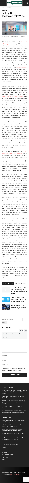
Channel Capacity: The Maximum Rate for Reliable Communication (18, 307)
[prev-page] (3, 313)
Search (4, 322)
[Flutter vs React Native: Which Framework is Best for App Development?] (6, 299)
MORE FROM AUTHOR (20, 283)
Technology (8, 7)
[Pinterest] (13, 481)
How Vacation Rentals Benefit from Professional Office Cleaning (14, 421)
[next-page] (5, 313)
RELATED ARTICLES (8, 283)
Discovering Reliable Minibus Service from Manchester (13, 396)
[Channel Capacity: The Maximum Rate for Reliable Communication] (6, 307)
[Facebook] (3, 481)
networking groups (21, 67)
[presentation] (3, 333)
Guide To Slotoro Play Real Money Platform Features (13, 434)
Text (25, 330)
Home (3, 7)
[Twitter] (17, 481)
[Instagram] (6, 481)
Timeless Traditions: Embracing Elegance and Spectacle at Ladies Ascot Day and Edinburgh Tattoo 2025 (13, 402)
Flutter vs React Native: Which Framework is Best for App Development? (18, 299)
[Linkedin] (10, 481)
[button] (3, 333)
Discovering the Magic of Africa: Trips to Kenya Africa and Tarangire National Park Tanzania (14, 411)
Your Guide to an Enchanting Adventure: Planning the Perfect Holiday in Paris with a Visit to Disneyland (14, 392)
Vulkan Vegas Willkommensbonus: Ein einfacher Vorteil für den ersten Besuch (14, 425)
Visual (21, 330)
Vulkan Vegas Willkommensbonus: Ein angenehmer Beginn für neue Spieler (12, 429)
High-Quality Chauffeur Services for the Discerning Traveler (12, 406)
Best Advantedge (15, 474)
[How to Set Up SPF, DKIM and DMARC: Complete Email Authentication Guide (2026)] (6, 290)
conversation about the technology (12, 96)
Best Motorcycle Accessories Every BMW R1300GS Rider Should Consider (12, 438)
